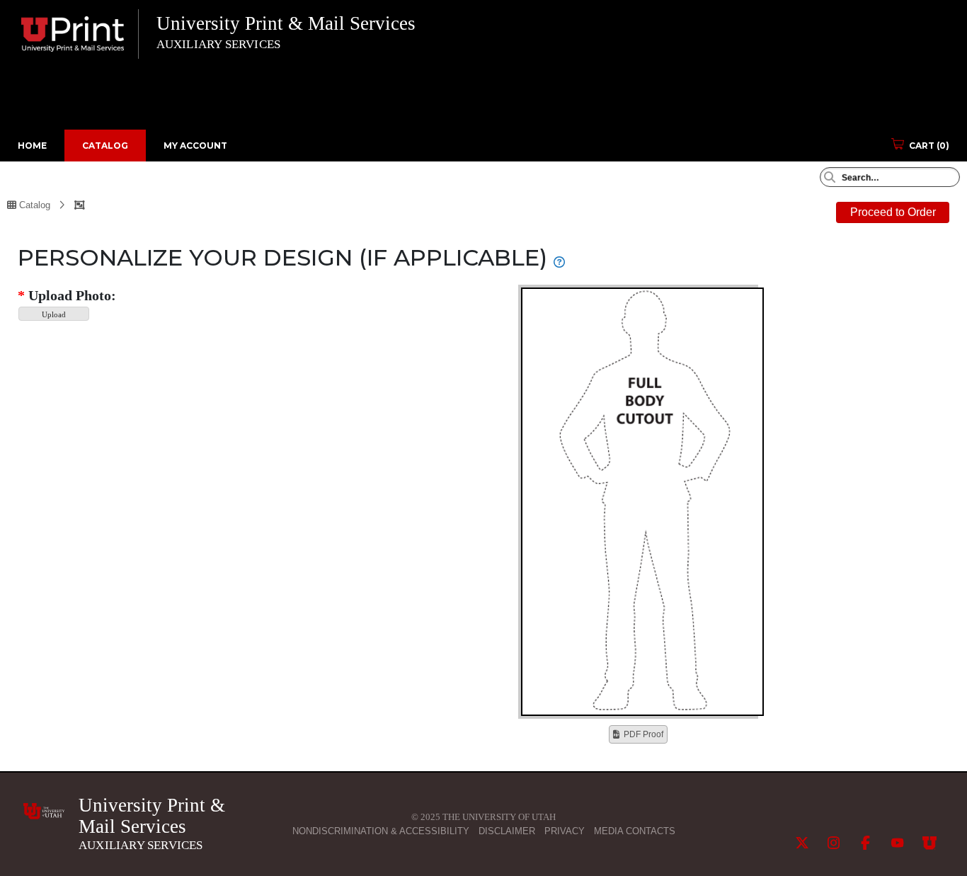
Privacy (564, 831)
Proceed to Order (893, 212)
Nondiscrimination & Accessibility (380, 831)
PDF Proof (643, 734)
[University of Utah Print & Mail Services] (43, 811)
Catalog (105, 145)
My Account (195, 145)
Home (32, 145)
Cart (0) (929, 145)
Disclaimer (507, 831)
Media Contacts (634, 831)
